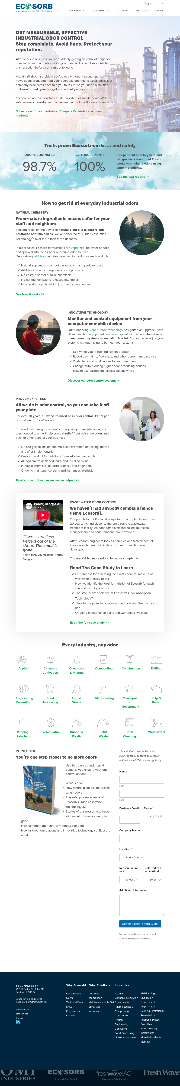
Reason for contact (129, 869)
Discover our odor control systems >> (94, 380)
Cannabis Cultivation (126, 998)
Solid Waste (147, 1024)
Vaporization (96, 1011)
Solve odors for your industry (37, 111)
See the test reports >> (133, 177)
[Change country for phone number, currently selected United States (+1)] (148, 816)
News (69, 998)
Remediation (51, 732)
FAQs (69, 1006)
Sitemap (20, 1018)
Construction (131, 668)
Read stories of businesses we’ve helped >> (47, 480)
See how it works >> (30, 294)
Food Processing (124, 1033)
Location (125, 849)
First (121, 785)
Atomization (95, 998)
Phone (148, 808)
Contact (159, 10)
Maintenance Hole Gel (101, 1002)
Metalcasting (104, 698)
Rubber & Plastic (150, 1019)
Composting (104, 668)
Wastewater (156, 732)
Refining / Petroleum (152, 1011)
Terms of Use (22, 1014)
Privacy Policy (22, 1009)
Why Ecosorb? (76, 10)
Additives (94, 993)
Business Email (129, 810)
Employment (73, 1011)
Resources (142, 10)
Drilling (156, 668)
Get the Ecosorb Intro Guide (140, 924)
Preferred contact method (153, 869)
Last (121, 799)
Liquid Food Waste (125, 1037)
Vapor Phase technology (106, 330)
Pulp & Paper (148, 1006)
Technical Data (74, 1002)
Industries (122, 10)
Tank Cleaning (149, 1028)
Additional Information (133, 890)
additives (40, 256)
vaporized (78, 248)
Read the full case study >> (89, 622)
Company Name (130, 830)
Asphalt (23, 668)
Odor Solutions (100, 10)
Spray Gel (94, 1006)
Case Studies (73, 993)
